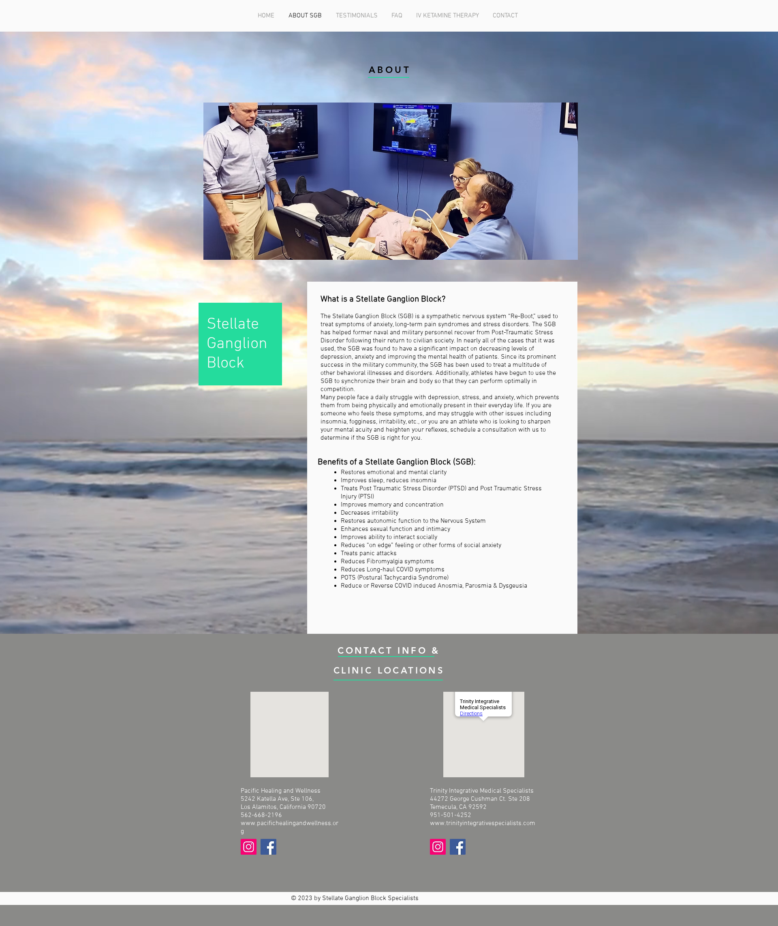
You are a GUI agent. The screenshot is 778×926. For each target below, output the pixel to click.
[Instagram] (248, 847)
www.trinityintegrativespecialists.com (482, 823)
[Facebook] (268, 847)
